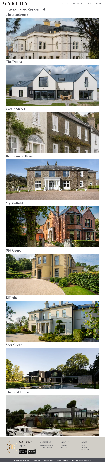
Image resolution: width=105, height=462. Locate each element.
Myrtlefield (14, 203)
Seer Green (14, 344)
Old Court (13, 250)
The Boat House (18, 392)
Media (89, 3)
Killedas (12, 297)
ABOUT (64, 3)
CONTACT (99, 3)
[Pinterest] (20, 445)
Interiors (76, 3)
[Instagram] (23, 445)
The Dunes (14, 61)
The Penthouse (17, 14)
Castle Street (15, 108)
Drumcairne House (20, 156)
